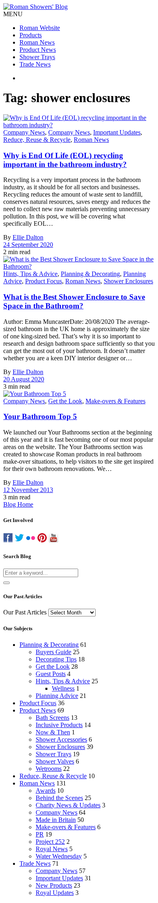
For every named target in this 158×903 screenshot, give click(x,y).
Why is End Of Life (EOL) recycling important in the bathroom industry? (65, 160)
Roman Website (39, 27)
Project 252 (50, 841)
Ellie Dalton (28, 237)
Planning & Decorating (90, 273)
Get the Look (65, 401)
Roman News (37, 42)
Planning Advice (57, 695)
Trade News (35, 64)
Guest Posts (51, 673)
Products (30, 35)
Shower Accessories (61, 739)
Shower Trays (37, 56)
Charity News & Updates (68, 805)
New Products (54, 885)
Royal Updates (55, 892)
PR (40, 834)
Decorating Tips (56, 659)
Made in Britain (56, 819)
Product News (37, 49)
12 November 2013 (28, 489)
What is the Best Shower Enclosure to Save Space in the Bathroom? (74, 301)
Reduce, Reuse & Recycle (36, 139)
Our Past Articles (25, 612)
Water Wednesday (59, 856)
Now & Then (53, 732)
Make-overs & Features (115, 401)
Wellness (63, 688)
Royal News (52, 848)
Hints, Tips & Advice (30, 273)
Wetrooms (49, 768)
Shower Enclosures (128, 281)
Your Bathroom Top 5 (40, 416)
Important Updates (117, 132)
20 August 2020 (23, 379)
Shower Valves (55, 761)
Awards (46, 790)
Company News (24, 132)
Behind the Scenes (59, 797)
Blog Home (18, 504)
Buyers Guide (53, 651)
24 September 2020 (28, 244)
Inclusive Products (59, 724)
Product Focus (43, 281)
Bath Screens (52, 717)
